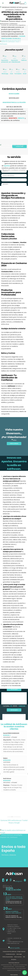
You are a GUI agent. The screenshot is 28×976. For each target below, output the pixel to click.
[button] (24, 972)
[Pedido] (25, 3)
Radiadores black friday (6, 964)
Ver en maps (14, 689)
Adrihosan (14, 951)
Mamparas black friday (8, 966)
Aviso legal (19, 954)
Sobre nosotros (18, 956)
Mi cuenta (13, 959)
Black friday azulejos (21, 968)
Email (24, 74)
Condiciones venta (10, 954)
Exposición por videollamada (14, 61)
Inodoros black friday (20, 966)
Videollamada (14, 443)
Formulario (17, 74)
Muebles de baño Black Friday (14, 970)
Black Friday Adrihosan (14, 962)
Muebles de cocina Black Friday (20, 964)
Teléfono (24, 60)
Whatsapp (5, 74)
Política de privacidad (7, 956)
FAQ (24, 956)
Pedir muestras (14, 974)
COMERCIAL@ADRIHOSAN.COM (15, 941)
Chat (11, 74)
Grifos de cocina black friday (8, 968)
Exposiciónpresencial (4, 61)
